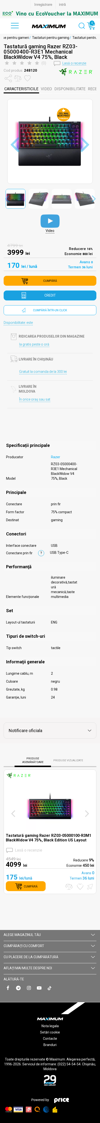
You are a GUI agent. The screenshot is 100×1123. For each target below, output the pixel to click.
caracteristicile (21, 89)
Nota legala (50, 1026)
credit (50, 295)
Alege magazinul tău (22, 935)
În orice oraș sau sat (34, 399)
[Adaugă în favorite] (80, 887)
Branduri (50, 1045)
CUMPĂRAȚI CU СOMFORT (24, 946)
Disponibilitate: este (18, 323)
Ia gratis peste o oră (34, 344)
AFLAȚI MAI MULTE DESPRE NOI (28, 968)
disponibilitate (69, 89)
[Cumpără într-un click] (89, 886)
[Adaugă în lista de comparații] (69, 887)
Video (46, 89)
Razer (55, 457)
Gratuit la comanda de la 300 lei (43, 372)
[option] (50, 13)
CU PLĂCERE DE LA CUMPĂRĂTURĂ (31, 957)
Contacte (50, 1038)
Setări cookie (50, 1032)
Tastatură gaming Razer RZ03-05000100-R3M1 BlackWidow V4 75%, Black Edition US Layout (48, 837)
